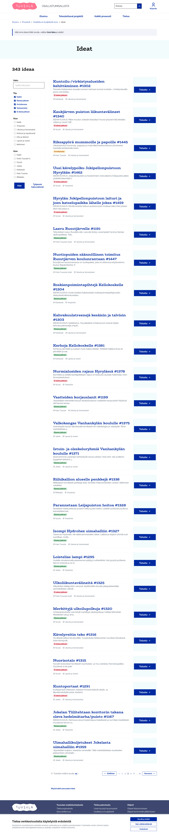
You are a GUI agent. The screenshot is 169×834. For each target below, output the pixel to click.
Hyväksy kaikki (143, 819)
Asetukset (144, 829)
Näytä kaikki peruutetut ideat (63, 789)
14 (140, 773)
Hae (19, 185)
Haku (15, 80)
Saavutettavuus (64, 811)
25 (76, 773)
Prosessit (26, 22)
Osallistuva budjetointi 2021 (45, 22)
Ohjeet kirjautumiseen (137, 808)
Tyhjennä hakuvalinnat (37, 185)
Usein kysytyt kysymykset (105, 808)
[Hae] (139, 6)
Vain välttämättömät (143, 824)
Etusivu (15, 22)
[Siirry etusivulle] (32, 807)
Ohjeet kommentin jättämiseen (141, 811)
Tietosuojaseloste (65, 808)
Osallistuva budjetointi (104, 811)
